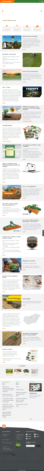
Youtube (29, 438)
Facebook (29, 434)
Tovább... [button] (24, 49)
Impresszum (5, 446)
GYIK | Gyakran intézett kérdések (20, 436)
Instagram (29, 436)
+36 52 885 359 (7, 439)
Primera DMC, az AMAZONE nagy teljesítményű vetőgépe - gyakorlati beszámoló (21, 400)
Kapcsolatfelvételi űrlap (20, 434)
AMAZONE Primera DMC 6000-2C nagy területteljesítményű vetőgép (21, 394)
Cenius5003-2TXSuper (20, 389)
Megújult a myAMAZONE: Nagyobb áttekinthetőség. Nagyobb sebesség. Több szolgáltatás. (6, 414)
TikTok (37, 434)
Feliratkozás (38, 445)
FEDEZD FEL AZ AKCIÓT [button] (6, 141)
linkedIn (37, 436)
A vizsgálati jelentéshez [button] (27, 121)
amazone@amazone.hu (8, 442)
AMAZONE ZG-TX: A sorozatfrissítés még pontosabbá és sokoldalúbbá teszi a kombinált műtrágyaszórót (8, 389)
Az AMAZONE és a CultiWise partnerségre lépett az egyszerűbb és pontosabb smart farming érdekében (8, 407)
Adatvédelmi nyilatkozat (6, 448)
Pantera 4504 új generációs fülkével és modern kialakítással (7, 395)
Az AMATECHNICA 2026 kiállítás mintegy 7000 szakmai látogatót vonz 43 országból (7, 400)
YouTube (17, 386)
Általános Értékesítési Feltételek (7, 449)
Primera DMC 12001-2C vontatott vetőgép (21, 405)
